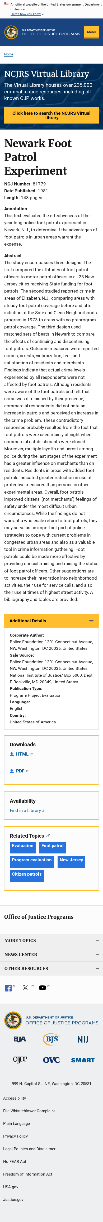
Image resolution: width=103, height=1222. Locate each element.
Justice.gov (13, 1199)
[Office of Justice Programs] (11, 32)
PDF (20, 771)
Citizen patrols (27, 874)
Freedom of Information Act (27, 1174)
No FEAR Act (14, 1161)
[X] (27, 989)
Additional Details (28, 620)
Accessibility (14, 1098)
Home (8, 54)
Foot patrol (52, 845)
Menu (91, 32)
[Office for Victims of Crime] (51, 1064)
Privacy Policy (15, 1136)
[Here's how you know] (51, 9)
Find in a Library (25, 810)
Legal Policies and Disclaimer (29, 1149)
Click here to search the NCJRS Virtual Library (51, 115)
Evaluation (23, 845)
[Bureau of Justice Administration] (20, 1043)
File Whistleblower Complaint (29, 1111)
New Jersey (71, 859)
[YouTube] (44, 989)
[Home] (51, 32)
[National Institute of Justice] (83, 1043)
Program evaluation (32, 859)
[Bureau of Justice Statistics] (51, 1046)
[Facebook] (10, 989)
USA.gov (10, 1187)
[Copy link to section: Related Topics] (47, 835)
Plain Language (16, 1123)
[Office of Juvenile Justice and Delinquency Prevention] (20, 1064)
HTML (23, 754)
